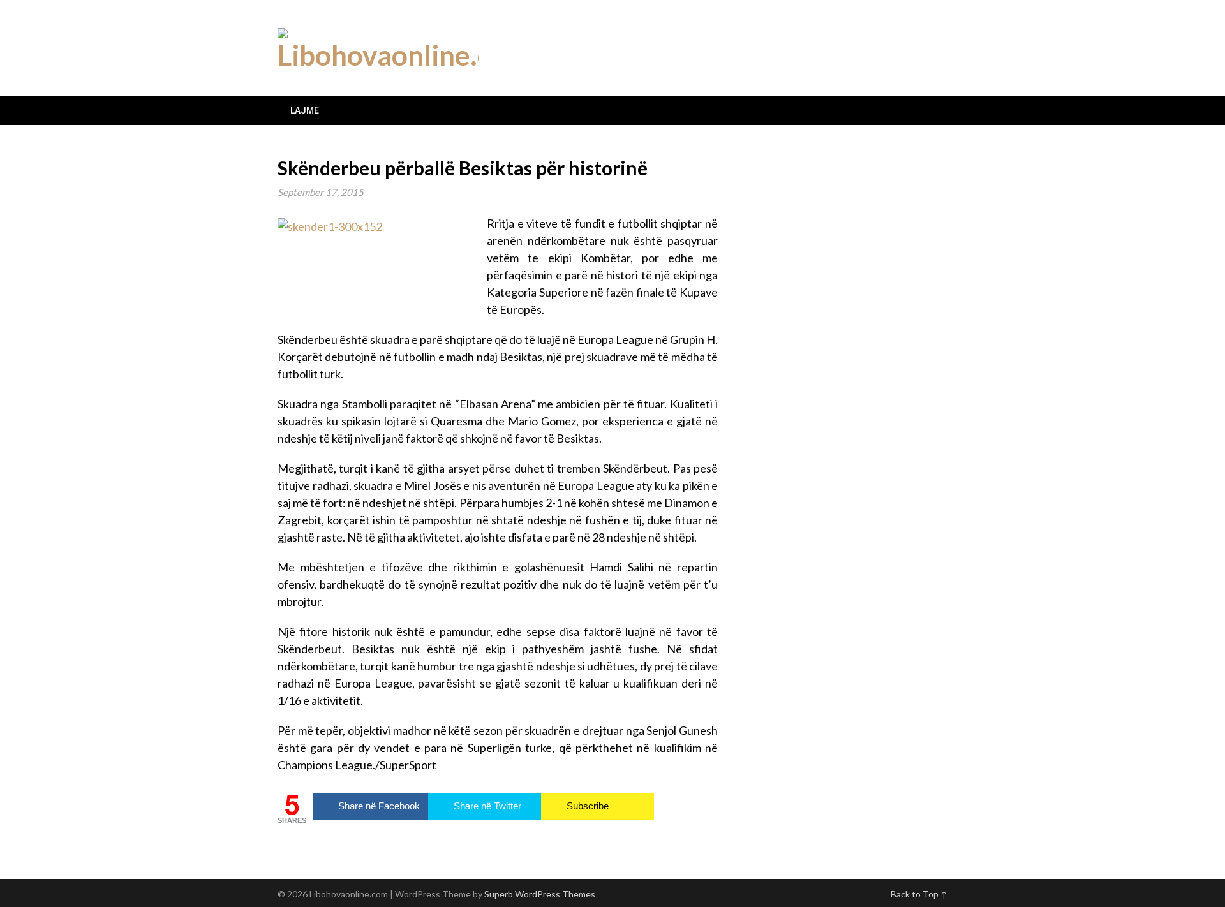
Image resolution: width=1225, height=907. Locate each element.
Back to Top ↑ (919, 894)
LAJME (304, 110)
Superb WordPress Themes (539, 894)
